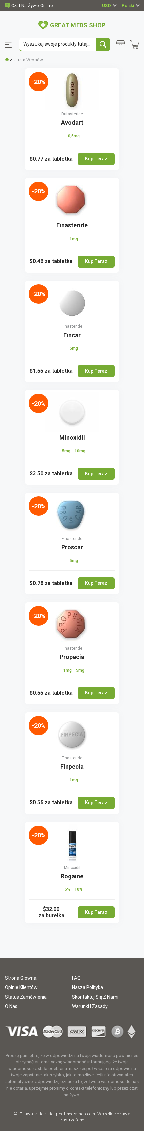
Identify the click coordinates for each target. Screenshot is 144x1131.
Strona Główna (21, 978)
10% (79, 889)
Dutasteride (72, 114)
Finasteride (72, 225)
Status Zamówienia (26, 997)
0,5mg (74, 136)
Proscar (72, 547)
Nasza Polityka (87, 987)
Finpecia (72, 766)
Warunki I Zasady (90, 1006)
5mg (74, 348)
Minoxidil (72, 437)
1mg (74, 239)
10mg (80, 451)
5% (68, 889)
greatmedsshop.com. (74, 1113)
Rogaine (72, 876)
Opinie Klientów (21, 987)
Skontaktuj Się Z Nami (95, 997)
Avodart (72, 122)
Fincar (72, 335)
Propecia (72, 656)
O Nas (11, 1006)
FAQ (76, 978)
